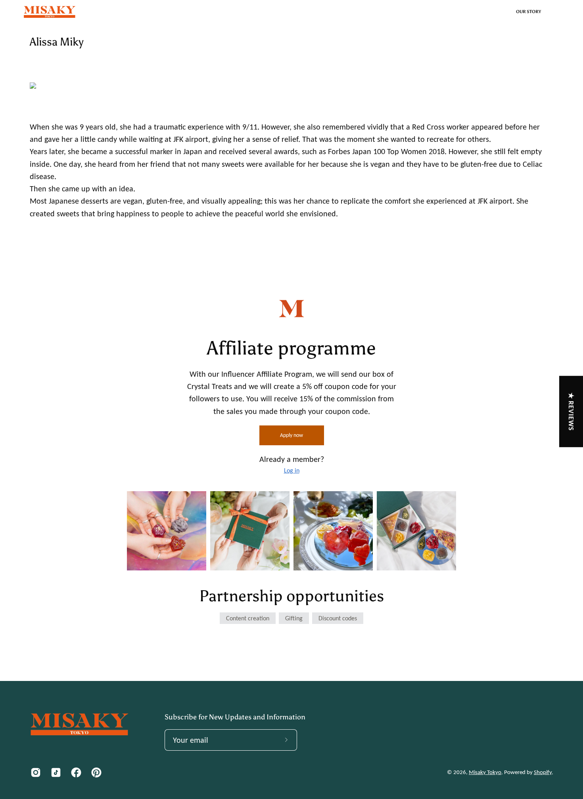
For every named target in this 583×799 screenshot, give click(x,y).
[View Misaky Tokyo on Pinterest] (95, 772)
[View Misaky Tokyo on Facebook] (75, 772)
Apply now (291, 435)
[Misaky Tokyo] (49, 12)
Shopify (543, 772)
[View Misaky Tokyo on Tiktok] (55, 772)
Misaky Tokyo (485, 772)
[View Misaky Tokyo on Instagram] (35, 772)
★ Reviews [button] (571, 411)
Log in (291, 470)
